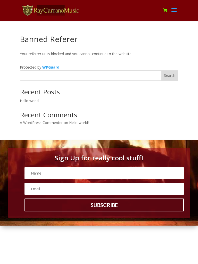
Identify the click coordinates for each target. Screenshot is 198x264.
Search (169, 75)
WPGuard (50, 67)
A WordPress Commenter (41, 122)
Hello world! (29, 100)
